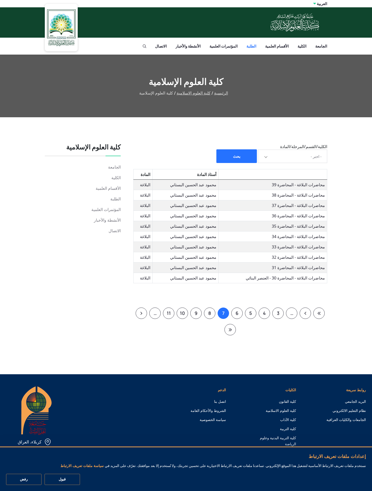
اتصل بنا (220, 402)
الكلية (302, 46)
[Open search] (144, 46)
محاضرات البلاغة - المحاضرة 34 (298, 236)
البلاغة (145, 185)
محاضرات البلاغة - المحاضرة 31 (298, 267)
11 (167, 314)
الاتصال (161, 46)
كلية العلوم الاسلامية (194, 93)
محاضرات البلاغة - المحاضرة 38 (298, 195)
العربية (322, 3)
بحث (236, 156)
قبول (62, 479)
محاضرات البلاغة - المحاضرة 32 (298, 257)
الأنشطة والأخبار (188, 46)
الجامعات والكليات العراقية (346, 420)
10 (181, 314)
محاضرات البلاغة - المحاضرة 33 (298, 247)
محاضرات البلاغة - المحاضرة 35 (298, 226)
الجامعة (321, 46)
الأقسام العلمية (277, 46)
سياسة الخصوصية (213, 420)
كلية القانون (287, 402)
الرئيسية (221, 93)
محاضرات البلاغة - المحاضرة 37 (298, 205)
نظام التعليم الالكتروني (349, 411)
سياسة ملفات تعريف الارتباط (82, 466)
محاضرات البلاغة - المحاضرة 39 (298, 185)
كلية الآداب (288, 420)
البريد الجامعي (355, 402)
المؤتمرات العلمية (224, 46)
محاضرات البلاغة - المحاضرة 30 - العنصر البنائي (285, 278)
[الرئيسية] (36, 410)
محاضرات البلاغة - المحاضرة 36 (298, 216)
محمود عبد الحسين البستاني (193, 185)
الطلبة (251, 46)
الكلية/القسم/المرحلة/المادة (303, 146)
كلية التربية (288, 429)
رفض (24, 479)
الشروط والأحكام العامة (208, 411)
